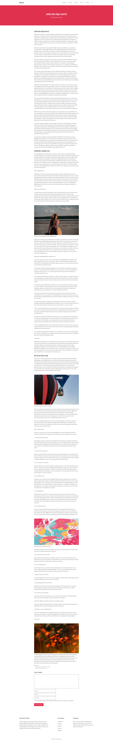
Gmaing (70, 2)
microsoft (69, 101)
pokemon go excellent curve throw (43, 666)
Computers (64, 2)
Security (81, 2)
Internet (76, 2)
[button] (92, 3)
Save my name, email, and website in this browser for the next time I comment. (54, 700)
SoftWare (87, 2)
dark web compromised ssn (41, 668)
